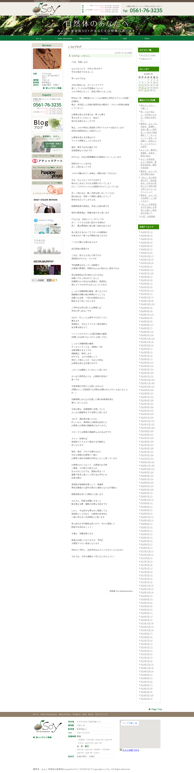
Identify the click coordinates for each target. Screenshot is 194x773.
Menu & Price (65, 714)
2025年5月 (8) (147, 280)
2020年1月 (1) (147, 496)
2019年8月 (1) (147, 507)
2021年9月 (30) (147, 431)
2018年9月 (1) (147, 524)
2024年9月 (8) (147, 308)
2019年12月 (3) (147, 500)
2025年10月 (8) (147, 263)
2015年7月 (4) (147, 640)
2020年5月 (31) (147, 486)
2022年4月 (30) (147, 407)
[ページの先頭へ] (155, 709)
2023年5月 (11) (147, 362)
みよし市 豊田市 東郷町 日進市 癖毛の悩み (149, 153)
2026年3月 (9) (147, 246)
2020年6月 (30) (147, 482)
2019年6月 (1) (147, 510)
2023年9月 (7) (147, 349)
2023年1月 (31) (147, 376)
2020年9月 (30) (147, 472)
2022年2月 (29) (147, 414)
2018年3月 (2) (147, 541)
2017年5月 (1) (147, 568)
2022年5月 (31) (147, 404)
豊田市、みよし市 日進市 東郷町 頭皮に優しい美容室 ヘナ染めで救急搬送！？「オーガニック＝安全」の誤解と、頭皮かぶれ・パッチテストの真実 (149, 135)
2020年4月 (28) (147, 489)
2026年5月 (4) (147, 239)
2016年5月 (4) (147, 609)
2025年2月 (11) (147, 290)
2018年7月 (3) (147, 527)
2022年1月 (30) (147, 417)
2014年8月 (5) (147, 678)
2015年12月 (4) (147, 623)
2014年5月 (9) (147, 688)
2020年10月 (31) (148, 469)
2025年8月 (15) (147, 270)
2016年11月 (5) (147, 589)
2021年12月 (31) (148, 421)
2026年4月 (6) (147, 242)
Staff (84, 714)
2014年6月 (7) (147, 685)
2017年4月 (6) (147, 572)
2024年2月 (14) (147, 332)
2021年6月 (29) (147, 441)
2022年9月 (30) (147, 390)
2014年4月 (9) (147, 692)
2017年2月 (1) (147, 579)
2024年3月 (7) (147, 328)
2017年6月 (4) (147, 565)
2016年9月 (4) (147, 596)
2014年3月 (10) (147, 695)
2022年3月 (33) (147, 410)
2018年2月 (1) (147, 544)
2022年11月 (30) (148, 383)
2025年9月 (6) (147, 266)
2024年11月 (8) (147, 301)
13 (142, 85)
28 (145, 90)
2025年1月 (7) (147, 294)
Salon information (49, 714)
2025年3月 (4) (147, 287)
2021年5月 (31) (147, 445)
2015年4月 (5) (147, 651)
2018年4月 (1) (147, 537)
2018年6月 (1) (147, 531)
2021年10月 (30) (148, 428)
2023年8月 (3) (147, 352)
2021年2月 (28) (147, 455)
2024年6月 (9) (147, 318)
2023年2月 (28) (147, 373)
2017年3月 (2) (147, 575)
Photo (91, 714)
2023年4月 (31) (147, 366)
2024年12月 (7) (147, 297)
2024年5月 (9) (147, 321)
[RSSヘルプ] (56, 281)
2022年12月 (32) (148, 380)
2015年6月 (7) (147, 644)
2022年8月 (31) (147, 393)
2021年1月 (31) (147, 458)
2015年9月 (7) (147, 633)
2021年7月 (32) (147, 438)
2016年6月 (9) (147, 606)
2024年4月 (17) (147, 325)
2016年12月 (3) (147, 585)
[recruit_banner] (47, 152)
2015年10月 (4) (147, 630)
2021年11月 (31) (148, 424)
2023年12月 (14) (148, 338)
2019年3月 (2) (147, 513)
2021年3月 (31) (147, 452)
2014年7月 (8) (147, 682)
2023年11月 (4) (147, 342)
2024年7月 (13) (147, 314)
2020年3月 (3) (147, 493)
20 (142, 88)
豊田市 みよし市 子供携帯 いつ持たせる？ (149, 198)
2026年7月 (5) (147, 232)
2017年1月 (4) (147, 582)
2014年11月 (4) (147, 668)
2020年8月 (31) (147, 476)
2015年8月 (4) (147, 637)
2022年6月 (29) (147, 400)
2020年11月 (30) (148, 465)
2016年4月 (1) (147, 613)
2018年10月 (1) (147, 520)
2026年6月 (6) (147, 235)
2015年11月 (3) (147, 627)
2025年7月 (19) (147, 273)
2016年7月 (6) (147, 603)
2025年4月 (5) (147, 283)
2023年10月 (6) (147, 345)
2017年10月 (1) (147, 555)
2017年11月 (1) (147, 551)
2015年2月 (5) (147, 657)
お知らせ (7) (146, 59)
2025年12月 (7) (147, 256)
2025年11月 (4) (147, 259)
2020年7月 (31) (147, 479)
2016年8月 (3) (147, 599)
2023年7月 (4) (147, 356)
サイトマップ (101, 714)
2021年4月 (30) (147, 448)
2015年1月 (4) (147, 661)
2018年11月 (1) (147, 517)
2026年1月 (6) (147, 253)
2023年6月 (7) (147, 359)
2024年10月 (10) (148, 304)
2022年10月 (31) (148, 386)
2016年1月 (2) (147, 620)
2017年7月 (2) (147, 561)
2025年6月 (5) (147, 277)
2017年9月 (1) (147, 558)
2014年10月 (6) (147, 671)
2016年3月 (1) (147, 616)
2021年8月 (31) (147, 434)
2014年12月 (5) (147, 664)
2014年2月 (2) (147, 699)
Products (77, 714)
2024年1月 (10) (147, 335)
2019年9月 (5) (147, 503)
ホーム (36, 714)
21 (145, 88)
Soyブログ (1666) (148, 55)
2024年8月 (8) (147, 311)
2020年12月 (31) (148, 462)
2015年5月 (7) (147, 647)
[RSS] (53, 281)
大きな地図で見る (130, 750)
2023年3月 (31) (147, 369)
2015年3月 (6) (147, 654)
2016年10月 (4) (147, 592)
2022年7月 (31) (147, 397)
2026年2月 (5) (147, 249)
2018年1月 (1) (147, 548)
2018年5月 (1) (147, 534)
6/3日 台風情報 (148, 216)
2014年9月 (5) (147, 675)
